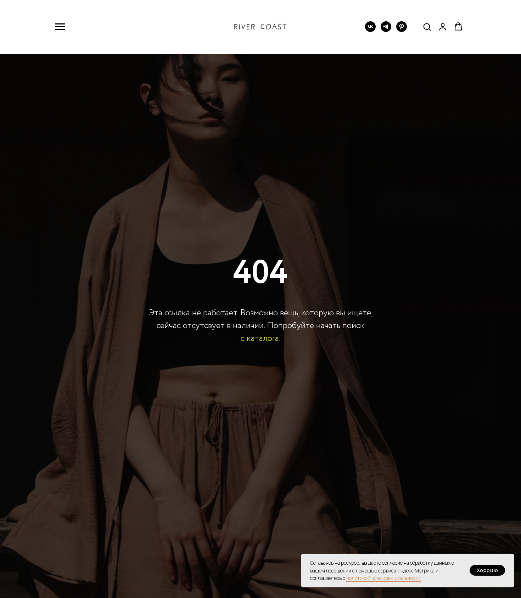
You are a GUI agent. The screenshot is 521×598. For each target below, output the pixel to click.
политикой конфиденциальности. (383, 578)
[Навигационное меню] (60, 27)
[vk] (370, 30)
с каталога (260, 338)
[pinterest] (401, 30)
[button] (427, 26)
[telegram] (386, 30)
